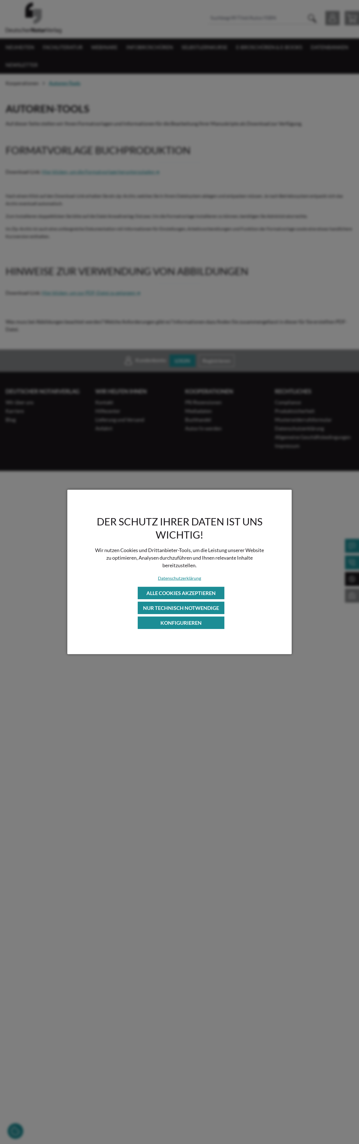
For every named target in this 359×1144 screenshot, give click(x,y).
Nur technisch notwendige (181, 608)
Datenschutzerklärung (179, 577)
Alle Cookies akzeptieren (181, 593)
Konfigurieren (181, 623)
